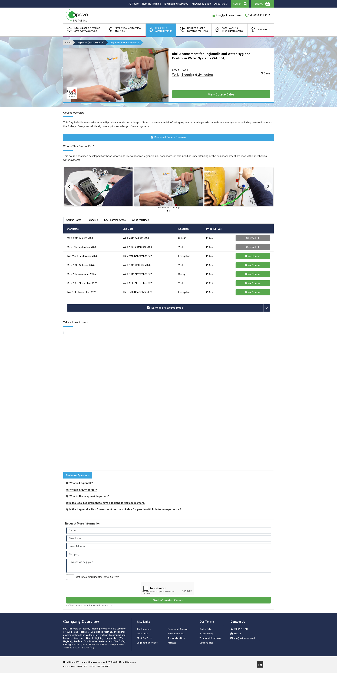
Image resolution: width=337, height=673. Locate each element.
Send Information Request (168, 600)
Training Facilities (176, 638)
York (175, 74)
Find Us (237, 633)
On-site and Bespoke (178, 629)
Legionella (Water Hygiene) (90, 42)
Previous (66, 186)
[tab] (66, 332)
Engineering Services (147, 643)
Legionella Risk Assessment (124, 42)
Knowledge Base (176, 633)
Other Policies (206, 643)
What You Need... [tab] (141, 220)
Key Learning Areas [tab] (115, 220)
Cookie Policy (206, 629)
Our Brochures (144, 629)
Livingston (205, 74)
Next (265, 186)
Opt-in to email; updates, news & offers (97, 577)
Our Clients (142, 633)
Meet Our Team (144, 638)
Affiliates (172, 643)
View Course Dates (221, 94)
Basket (259, 3)
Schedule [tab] (93, 220)
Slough (186, 74)
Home (68, 42)
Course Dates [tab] (73, 220)
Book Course (252, 256)
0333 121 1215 (241, 629)
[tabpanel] (98, 187)
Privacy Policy (206, 633)
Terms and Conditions (210, 638)
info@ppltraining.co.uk (244, 638)
